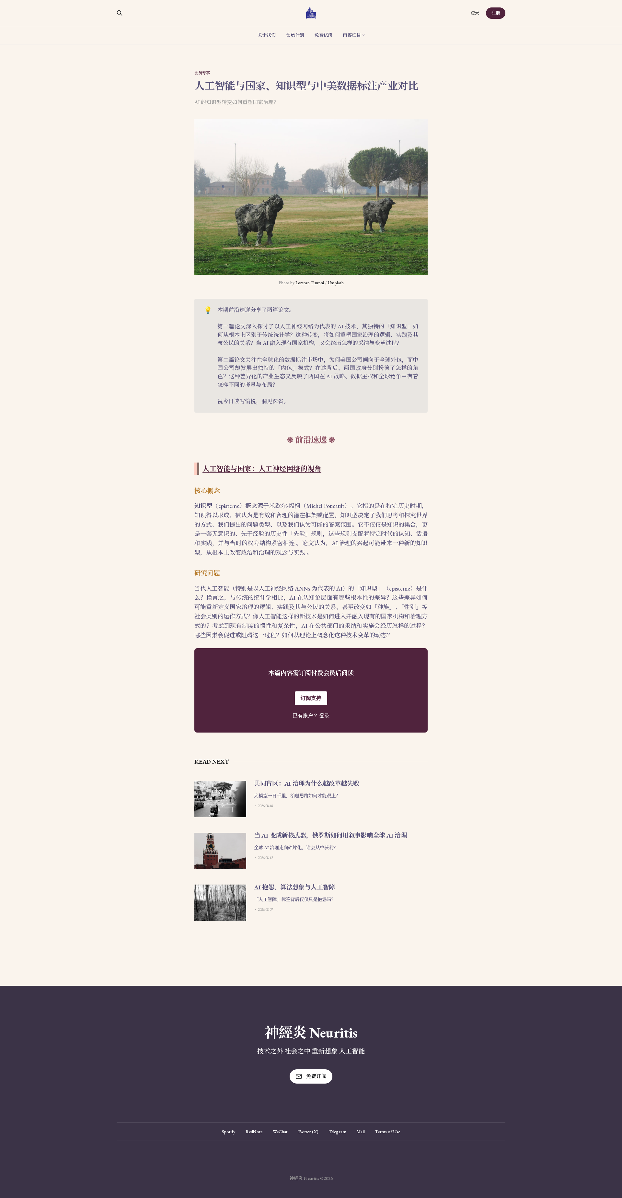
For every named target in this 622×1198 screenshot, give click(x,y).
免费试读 (324, 35)
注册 (495, 13)
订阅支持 (311, 698)
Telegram (337, 1131)
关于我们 (267, 35)
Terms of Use (387, 1131)
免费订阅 (316, 1076)
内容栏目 (352, 35)
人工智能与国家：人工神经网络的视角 (261, 468)
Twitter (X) (308, 1131)
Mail (361, 1131)
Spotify (228, 1131)
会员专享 (202, 73)
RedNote (254, 1131)
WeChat (280, 1131)
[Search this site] (119, 13)
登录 (474, 13)
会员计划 (295, 35)
